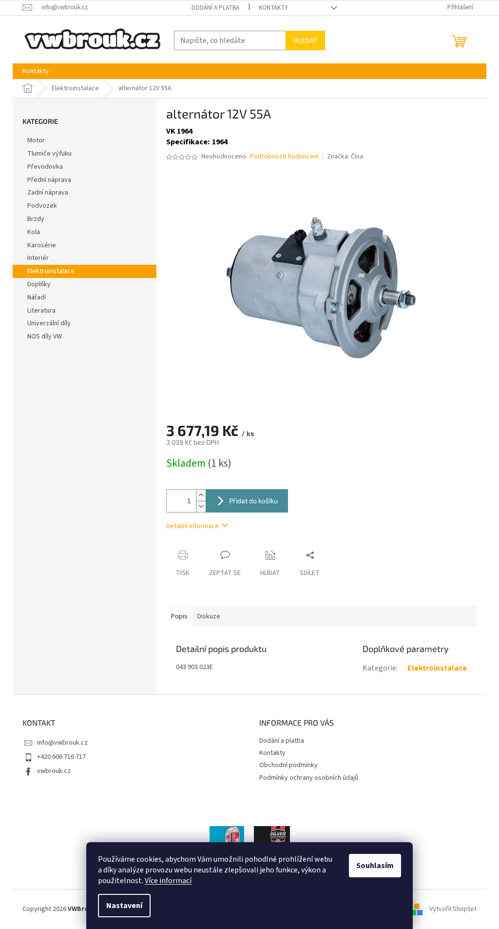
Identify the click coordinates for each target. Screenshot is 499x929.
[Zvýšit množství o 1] (201, 495)
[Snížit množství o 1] (201, 506)
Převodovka (45, 167)
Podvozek (42, 206)
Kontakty (273, 7)
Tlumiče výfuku (49, 153)
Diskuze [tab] (208, 616)
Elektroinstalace (51, 271)
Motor (36, 140)
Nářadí (36, 297)
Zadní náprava (47, 193)
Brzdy (35, 219)
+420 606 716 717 (61, 757)
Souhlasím (375, 865)
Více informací (168, 880)
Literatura (41, 311)
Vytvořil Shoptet (453, 909)
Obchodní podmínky (288, 765)
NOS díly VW (44, 336)
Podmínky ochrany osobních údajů (308, 778)
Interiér (38, 258)
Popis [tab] (179, 616)
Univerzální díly (49, 323)
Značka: (345, 156)
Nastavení (124, 905)
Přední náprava (49, 180)
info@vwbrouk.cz (62, 743)
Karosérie (41, 245)
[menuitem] (35, 71)
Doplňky (39, 284)
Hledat (305, 40)
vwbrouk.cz (54, 771)
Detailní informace (192, 526)
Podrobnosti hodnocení (284, 156)
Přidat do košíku (253, 500)
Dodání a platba (215, 7)
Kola (33, 232)
